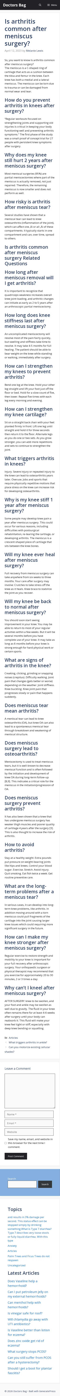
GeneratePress (47, 1391)
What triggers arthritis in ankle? (28, 1042)
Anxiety (12, 1245)
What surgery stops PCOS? (27, 1351)
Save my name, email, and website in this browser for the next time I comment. (30, 1143)
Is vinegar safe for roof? (25, 1313)
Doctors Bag (14, 5)
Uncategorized (17, 1265)
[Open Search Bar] (40, 5)
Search (12, 1178)
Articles (13, 1037)
